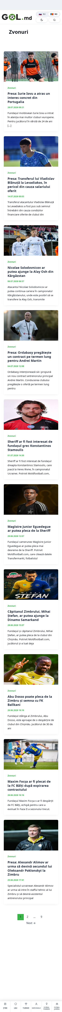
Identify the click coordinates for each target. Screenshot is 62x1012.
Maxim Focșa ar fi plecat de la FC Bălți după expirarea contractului (29, 785)
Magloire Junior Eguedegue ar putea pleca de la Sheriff (29, 529)
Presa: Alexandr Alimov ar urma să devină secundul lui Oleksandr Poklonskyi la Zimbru (30, 868)
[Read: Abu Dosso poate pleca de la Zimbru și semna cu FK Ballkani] (31, 669)
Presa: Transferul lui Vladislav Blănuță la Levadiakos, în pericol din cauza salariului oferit (31, 185)
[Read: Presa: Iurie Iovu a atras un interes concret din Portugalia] (31, 66)
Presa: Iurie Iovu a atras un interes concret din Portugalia (29, 97)
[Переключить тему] (42, 20)
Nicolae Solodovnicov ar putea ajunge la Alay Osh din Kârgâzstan (30, 272)
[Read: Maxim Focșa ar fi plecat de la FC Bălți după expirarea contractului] (31, 754)
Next (31, 923)
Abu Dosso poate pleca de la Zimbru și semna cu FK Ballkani (30, 700)
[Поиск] (54, 20)
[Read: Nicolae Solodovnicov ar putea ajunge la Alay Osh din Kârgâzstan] (31, 240)
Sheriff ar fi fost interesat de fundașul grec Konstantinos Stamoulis (30, 445)
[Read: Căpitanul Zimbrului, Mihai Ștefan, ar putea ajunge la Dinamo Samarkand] (31, 584)
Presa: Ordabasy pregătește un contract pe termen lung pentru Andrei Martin (29, 356)
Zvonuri (12, 87)
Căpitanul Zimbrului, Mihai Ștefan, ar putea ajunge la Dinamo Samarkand (29, 615)
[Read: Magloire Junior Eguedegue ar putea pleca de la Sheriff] (31, 499)
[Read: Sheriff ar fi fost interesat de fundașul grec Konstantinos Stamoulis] (31, 414)
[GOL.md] (18, 17)
